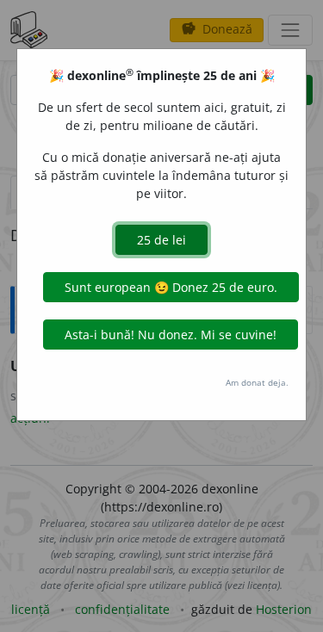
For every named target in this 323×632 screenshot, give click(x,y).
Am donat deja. (257, 382)
